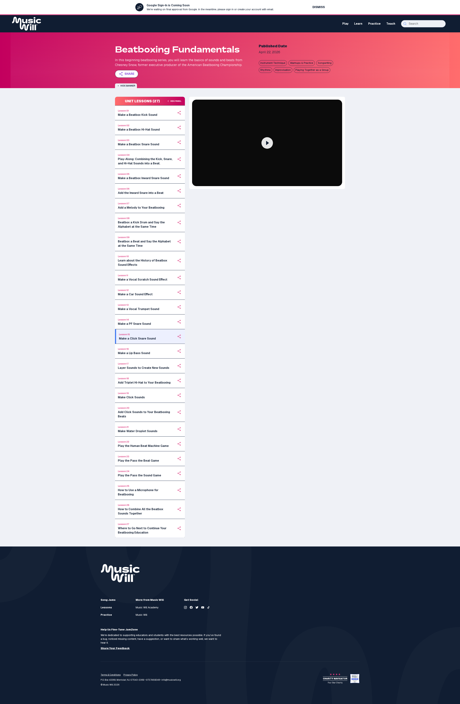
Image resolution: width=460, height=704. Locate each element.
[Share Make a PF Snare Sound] (179, 322)
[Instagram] (185, 607)
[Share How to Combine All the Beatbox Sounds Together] (179, 509)
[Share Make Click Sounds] (179, 395)
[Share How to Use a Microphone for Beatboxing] (179, 490)
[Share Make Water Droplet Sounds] (179, 429)
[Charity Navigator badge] (354, 678)
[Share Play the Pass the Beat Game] (179, 458)
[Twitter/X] (197, 607)
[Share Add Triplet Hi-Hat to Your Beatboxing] (179, 380)
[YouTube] (202, 607)
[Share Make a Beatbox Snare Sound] (179, 142)
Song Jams (108, 600)
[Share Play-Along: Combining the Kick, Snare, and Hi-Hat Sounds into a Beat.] (179, 159)
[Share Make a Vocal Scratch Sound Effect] (179, 277)
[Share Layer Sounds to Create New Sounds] (179, 366)
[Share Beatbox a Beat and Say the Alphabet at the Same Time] (179, 241)
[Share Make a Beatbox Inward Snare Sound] (179, 176)
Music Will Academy (147, 607)
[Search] (405, 23)
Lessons (106, 607)
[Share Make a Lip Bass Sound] (179, 351)
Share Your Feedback (115, 648)
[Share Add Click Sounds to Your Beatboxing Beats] (179, 412)
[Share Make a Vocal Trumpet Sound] (179, 307)
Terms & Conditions (111, 674)
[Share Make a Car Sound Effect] (179, 292)
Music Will (141, 614)
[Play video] (267, 143)
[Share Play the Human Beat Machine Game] (179, 444)
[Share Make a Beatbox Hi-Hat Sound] (179, 127)
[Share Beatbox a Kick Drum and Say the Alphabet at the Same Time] (179, 222)
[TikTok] (208, 607)
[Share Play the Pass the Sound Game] (179, 473)
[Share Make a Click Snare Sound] (179, 336)
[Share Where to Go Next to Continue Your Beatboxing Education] (179, 528)
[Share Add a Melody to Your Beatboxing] (179, 205)
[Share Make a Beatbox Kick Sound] (179, 113)
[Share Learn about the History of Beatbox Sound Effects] (179, 260)
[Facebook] (191, 607)
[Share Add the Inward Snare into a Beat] (179, 191)
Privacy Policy (130, 674)
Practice (106, 614)
